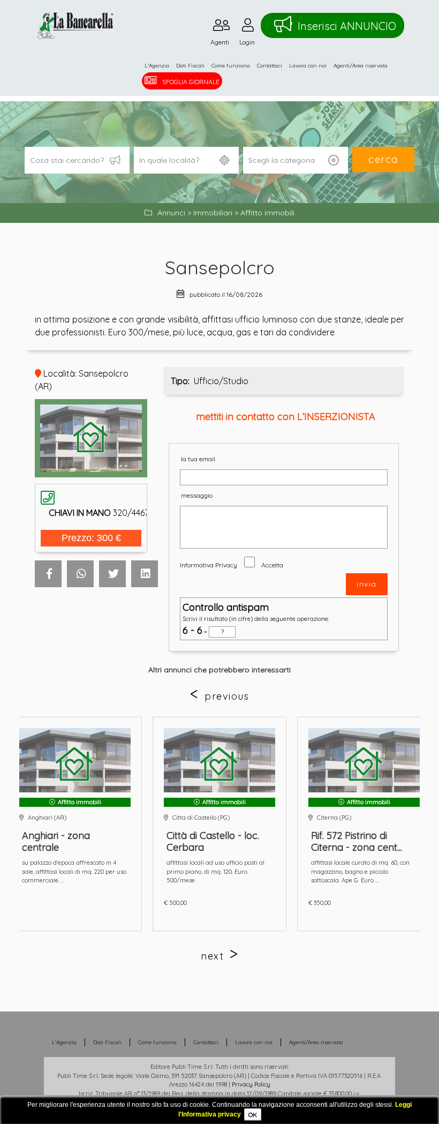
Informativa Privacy (208, 565)
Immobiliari (212, 213)
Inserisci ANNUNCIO (347, 26)
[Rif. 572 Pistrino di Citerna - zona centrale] (364, 760)
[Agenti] (221, 28)
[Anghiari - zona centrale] (75, 760)
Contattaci (269, 65)
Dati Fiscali (190, 65)
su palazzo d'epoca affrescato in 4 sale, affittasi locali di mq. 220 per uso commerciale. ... (74, 871)
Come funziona (230, 65)
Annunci (171, 213)
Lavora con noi (308, 65)
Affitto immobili (267, 213)
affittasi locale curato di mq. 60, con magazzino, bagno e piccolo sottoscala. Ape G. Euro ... (360, 871)
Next (212, 956)
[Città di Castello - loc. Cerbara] (219, 760)
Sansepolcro (220, 267)
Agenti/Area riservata (361, 65)
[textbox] (186, 160)
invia (367, 584)
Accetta (272, 565)
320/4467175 (105, 512)
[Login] (248, 28)
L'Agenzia (157, 65)
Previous (227, 696)
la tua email (198, 459)
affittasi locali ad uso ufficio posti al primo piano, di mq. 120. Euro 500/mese (215, 871)
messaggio (197, 495)
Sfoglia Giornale (191, 82)
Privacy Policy (251, 1084)
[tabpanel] (219, 824)
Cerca (383, 159)
